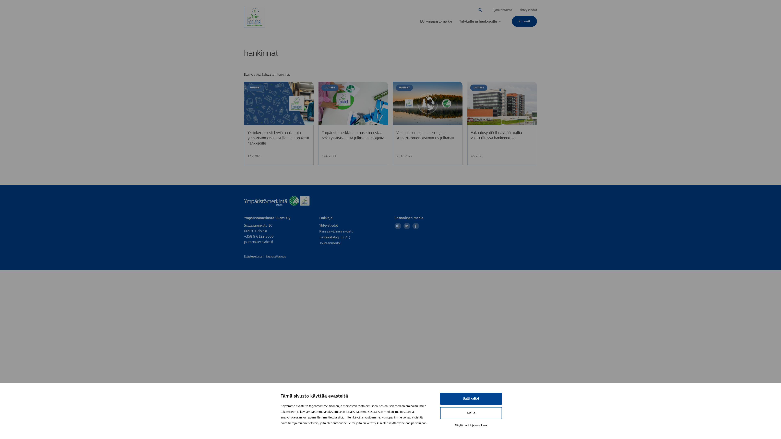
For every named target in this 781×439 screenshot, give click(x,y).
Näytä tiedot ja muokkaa (471, 425)
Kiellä (471, 413)
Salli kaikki (471, 399)
